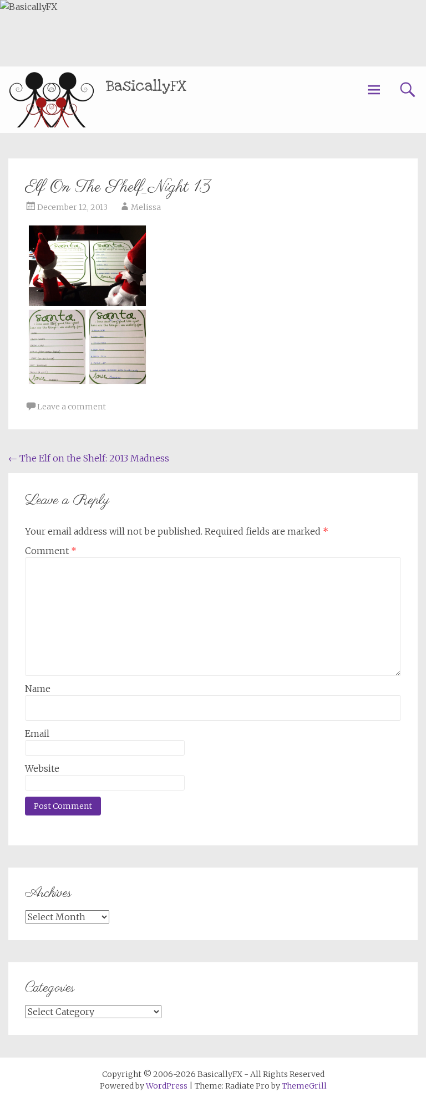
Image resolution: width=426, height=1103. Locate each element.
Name (37, 688)
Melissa (146, 207)
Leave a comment (71, 407)
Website (42, 768)
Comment (51, 550)
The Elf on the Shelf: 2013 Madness (88, 458)
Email (37, 733)
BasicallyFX (146, 86)
